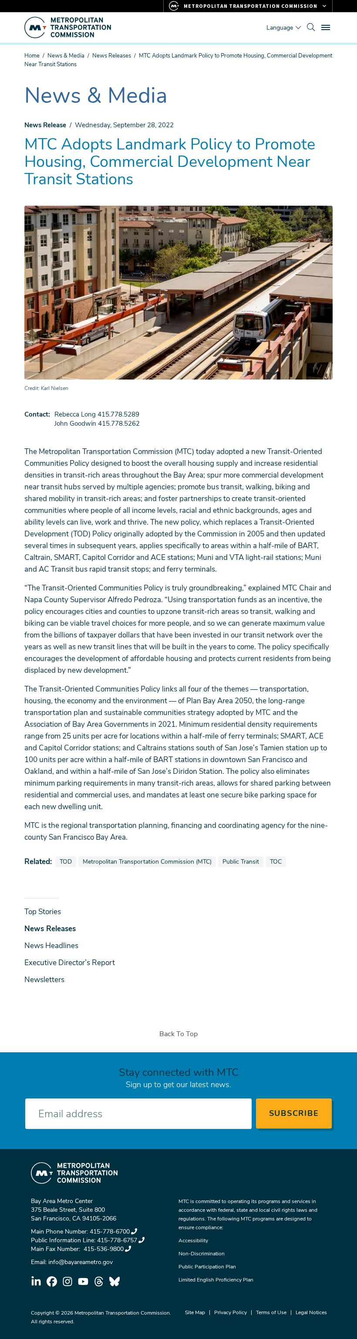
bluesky (114, 1281)
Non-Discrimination (201, 1253)
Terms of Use (271, 1312)
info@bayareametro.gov (80, 1262)
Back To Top (178, 1034)
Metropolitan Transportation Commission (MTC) (147, 861)
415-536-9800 (103, 1249)
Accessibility (193, 1240)
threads (99, 1281)
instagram (67, 1281)
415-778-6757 (117, 1240)
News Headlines (51, 946)
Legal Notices (311, 1312)
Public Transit (242, 861)
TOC (277, 861)
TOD (67, 861)
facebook (52, 1281)
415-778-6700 (110, 1231)
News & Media (65, 56)
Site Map (195, 1312)
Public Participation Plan (207, 1266)
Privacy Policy (230, 1312)
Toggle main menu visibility (326, 27)
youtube (83, 1281)
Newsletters (44, 980)
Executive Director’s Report (69, 963)
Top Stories (42, 912)
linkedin (36, 1281)
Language (279, 28)
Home (32, 56)
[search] (310, 27)
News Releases (111, 56)
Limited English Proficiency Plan (215, 1279)
